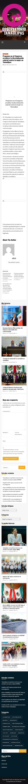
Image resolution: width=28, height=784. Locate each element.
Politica (6, 736)
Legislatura (5, 54)
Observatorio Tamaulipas (14, 31)
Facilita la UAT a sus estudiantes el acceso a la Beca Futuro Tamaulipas (12, 500)
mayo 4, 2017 (11, 64)
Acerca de (4, 764)
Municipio (21, 732)
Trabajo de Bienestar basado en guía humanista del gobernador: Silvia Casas (13, 388)
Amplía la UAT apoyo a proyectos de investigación (12, 483)
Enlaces (5, 720)
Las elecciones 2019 (8, 729)
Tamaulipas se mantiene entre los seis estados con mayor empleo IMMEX (13, 478)
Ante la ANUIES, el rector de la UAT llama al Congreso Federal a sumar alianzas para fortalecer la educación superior (14, 489)
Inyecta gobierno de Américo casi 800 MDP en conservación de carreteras (13, 495)
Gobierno (5, 324)
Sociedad (6, 742)
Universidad (5, 572)
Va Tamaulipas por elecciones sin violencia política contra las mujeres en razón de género (7, 287)
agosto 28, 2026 (12, 551)
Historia (4, 760)
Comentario (6, 411)
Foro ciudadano (6, 631)
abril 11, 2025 (12, 391)
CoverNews (10, 781)
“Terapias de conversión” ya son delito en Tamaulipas (13, 359)
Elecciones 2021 (16, 717)
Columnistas (6, 717)
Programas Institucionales (10, 739)
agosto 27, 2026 (12, 580)
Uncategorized (7, 745)
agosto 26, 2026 (12, 638)
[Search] (25, 42)
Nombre (5, 432)
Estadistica (6, 723)
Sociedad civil (15, 742)
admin (5, 64)
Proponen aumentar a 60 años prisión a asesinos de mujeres (19, 275)
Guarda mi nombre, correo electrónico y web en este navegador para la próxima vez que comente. (13, 451)
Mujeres (13, 732)
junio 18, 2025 (12, 362)
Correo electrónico (18, 433)
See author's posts (14, 262)
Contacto (4, 767)
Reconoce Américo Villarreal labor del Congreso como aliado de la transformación (13, 329)
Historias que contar (18, 726)
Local (10, 354)
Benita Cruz (6, 333)
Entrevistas (13, 720)
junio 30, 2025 (12, 333)
